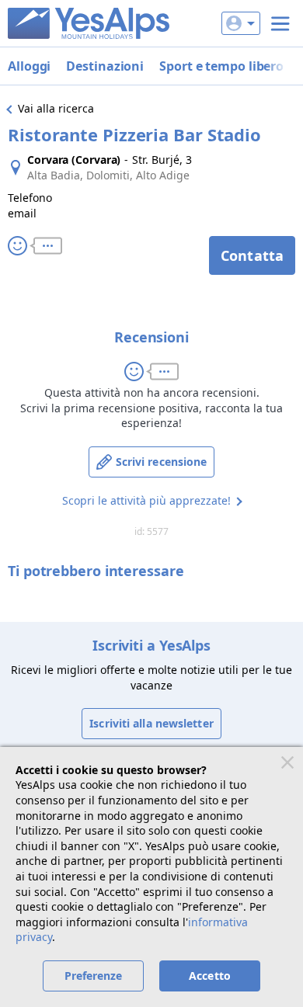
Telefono (30, 197)
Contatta (252, 255)
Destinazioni (105, 66)
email (22, 213)
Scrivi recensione (161, 461)
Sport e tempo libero (221, 66)
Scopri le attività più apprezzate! (146, 500)
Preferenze (93, 975)
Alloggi (29, 66)
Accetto (210, 975)
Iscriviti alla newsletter (151, 723)
